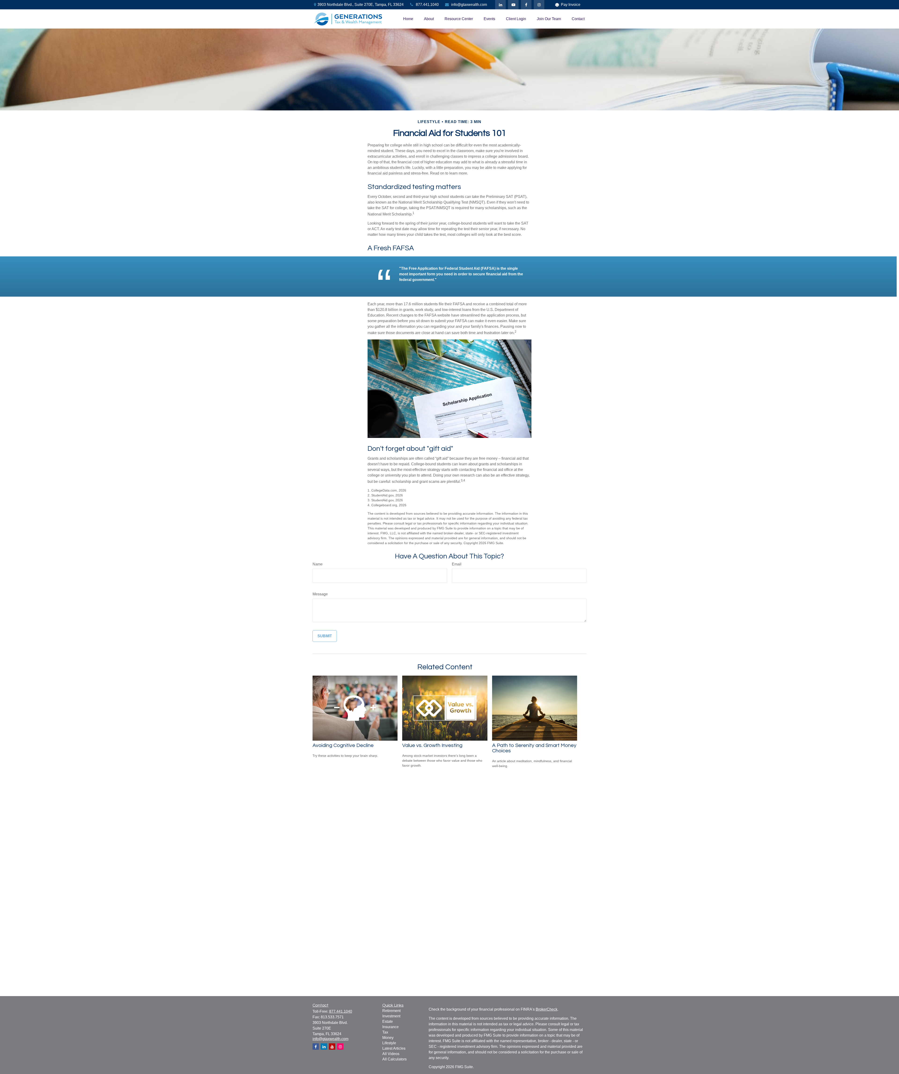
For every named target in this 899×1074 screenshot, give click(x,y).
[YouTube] (513, 4)
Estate (387, 1021)
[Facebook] (526, 4)
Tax (385, 1032)
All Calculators (394, 1059)
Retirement (391, 1011)
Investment (391, 1016)
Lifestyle (389, 1043)
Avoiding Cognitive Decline (343, 745)
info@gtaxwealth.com (469, 5)
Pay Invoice (570, 5)
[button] (408, 19)
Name (318, 564)
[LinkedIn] (500, 4)
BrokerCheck (546, 1009)
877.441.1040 (427, 5)
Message (320, 594)
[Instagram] (340, 1046)
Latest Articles (393, 1048)
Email (456, 564)
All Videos (390, 1054)
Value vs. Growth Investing (432, 745)
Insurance (390, 1027)
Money (388, 1038)
